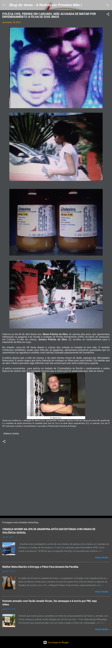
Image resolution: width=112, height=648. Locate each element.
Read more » (102, 557)
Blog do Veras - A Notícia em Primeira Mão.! (45, 5)
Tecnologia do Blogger (58, 642)
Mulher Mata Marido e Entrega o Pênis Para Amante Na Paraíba (40, 566)
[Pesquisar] (108, 5)
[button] (108, 14)
